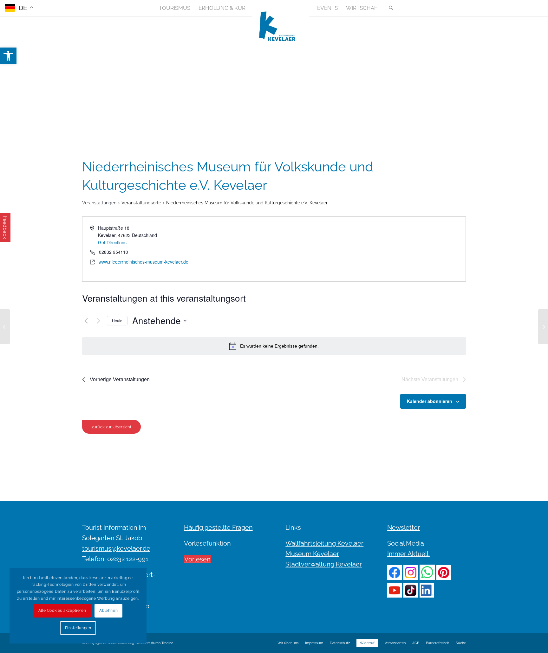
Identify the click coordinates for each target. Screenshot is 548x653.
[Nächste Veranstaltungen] (98, 320)
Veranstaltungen (99, 202)
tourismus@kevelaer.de (116, 548)
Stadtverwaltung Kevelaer (323, 564)
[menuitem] (174, 8)
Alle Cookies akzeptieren (62, 610)
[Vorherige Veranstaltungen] (86, 320)
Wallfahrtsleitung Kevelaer (324, 543)
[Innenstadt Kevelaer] (5, 326)
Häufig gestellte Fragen (218, 527)
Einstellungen (78, 628)
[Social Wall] (461, 8)
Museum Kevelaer (312, 554)
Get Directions (112, 242)
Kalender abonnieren (429, 401)
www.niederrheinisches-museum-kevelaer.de (143, 262)
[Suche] (389, 8)
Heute (117, 320)
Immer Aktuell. (408, 554)
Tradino (167, 643)
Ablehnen (108, 610)
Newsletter (403, 527)
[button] (8, 56)
